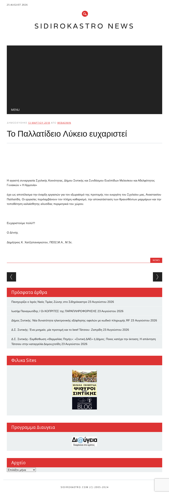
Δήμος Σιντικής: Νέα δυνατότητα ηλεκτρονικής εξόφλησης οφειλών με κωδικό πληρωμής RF (70, 320)
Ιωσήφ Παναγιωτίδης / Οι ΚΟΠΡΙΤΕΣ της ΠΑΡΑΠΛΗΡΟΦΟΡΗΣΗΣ (54, 311)
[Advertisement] (84, 74)
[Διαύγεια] (84, 441)
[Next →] (157, 277)
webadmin (64, 122)
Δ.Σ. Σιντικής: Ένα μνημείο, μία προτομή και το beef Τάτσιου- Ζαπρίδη (56, 329)
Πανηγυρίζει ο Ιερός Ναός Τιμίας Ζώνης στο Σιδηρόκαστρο (49, 301)
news (156, 260)
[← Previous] (11, 277)
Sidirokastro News (84, 26)
